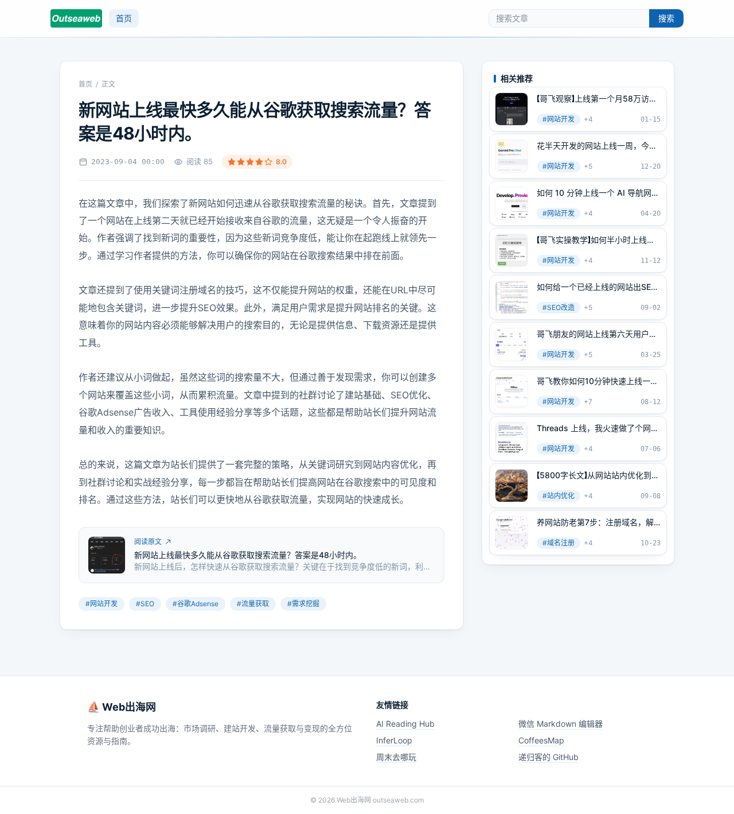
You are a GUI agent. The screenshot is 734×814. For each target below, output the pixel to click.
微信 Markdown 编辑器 (560, 723)
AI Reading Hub (405, 723)
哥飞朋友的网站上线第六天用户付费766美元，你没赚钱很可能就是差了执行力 (597, 334)
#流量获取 (253, 603)
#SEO (145, 603)
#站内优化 (558, 495)
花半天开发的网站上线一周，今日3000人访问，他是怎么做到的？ (597, 146)
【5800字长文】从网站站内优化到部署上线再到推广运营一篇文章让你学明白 (598, 475)
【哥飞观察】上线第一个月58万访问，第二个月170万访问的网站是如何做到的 (596, 99)
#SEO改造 (558, 307)
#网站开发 (101, 603)
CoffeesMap (541, 740)
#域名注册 (558, 542)
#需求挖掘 (303, 603)
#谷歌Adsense (195, 603)
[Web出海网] (76, 18)
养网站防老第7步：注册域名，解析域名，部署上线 (595, 522)
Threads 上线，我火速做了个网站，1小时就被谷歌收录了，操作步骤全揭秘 (595, 428)
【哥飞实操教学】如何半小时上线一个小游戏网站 (596, 240)
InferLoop (394, 740)
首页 (124, 18)
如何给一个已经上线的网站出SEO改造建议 (597, 287)
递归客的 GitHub (548, 757)
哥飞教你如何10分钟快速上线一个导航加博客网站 (597, 381)
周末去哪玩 (396, 757)
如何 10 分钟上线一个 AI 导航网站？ (594, 193)
